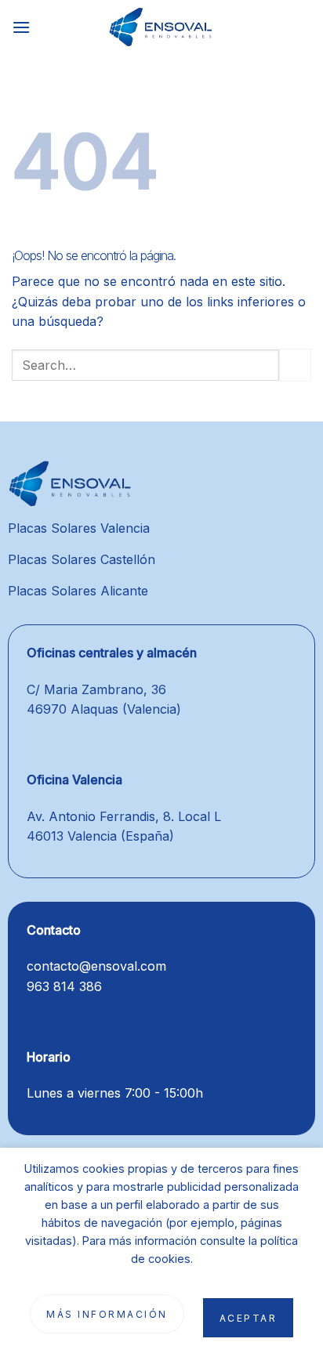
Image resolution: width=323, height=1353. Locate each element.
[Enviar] (295, 365)
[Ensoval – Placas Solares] (162, 27)
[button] (21, 27)
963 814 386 (64, 986)
